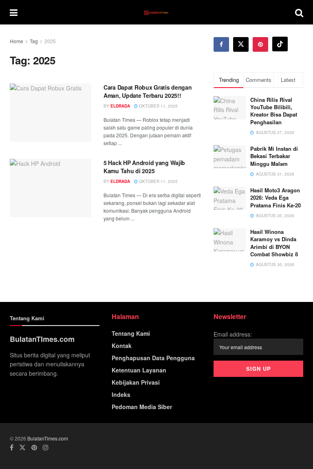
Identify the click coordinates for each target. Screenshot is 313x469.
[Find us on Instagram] (45, 447)
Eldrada (120, 106)
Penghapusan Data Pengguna (153, 358)
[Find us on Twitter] (241, 44)
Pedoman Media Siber (142, 407)
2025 (50, 40)
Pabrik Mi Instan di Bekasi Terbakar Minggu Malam (274, 156)
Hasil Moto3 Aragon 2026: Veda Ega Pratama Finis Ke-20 (275, 197)
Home (16, 40)
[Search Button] (299, 12)
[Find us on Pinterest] (260, 44)
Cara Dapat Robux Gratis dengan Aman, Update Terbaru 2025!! (148, 91)
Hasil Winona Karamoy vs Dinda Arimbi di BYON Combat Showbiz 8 (274, 243)
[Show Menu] (14, 12)
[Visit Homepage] (156, 12)
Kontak (122, 345)
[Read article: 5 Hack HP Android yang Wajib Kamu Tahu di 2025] (50, 188)
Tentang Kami (131, 333)
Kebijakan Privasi (136, 382)
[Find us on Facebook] (221, 44)
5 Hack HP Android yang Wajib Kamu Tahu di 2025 (144, 167)
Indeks (121, 394)
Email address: (233, 334)
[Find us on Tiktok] (280, 44)
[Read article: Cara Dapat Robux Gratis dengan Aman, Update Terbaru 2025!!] (50, 113)
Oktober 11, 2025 (158, 106)
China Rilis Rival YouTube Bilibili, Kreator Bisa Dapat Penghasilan (273, 111)
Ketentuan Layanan (139, 370)
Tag (34, 40)
